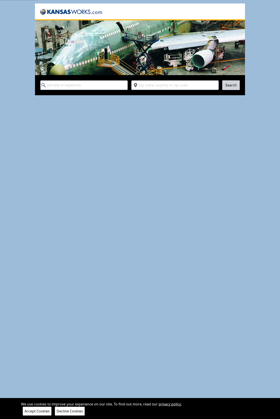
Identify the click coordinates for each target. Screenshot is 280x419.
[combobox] (84, 85)
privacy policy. (170, 404)
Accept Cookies (37, 411)
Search (231, 85)
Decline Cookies (70, 411)
